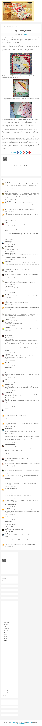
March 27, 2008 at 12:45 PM (10, 220)
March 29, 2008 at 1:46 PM (10, 397)
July (4, 632)
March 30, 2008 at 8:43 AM (10, 442)
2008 (4, 621)
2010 (3, 617)
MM (5, 516)
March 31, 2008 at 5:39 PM (10, 514)
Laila (6, 468)
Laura (6, 207)
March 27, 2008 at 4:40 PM (10, 277)
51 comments (24, 34)
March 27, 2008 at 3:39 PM (10, 271)
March (5, 640)
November (5, 624)
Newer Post (7, 172)
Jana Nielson (7, 327)
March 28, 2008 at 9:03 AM (10, 325)
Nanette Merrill (12, 156)
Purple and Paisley (15, 129)
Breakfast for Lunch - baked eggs (9, 675)
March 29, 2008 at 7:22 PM (10, 412)
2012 (3, 613)
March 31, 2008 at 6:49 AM (10, 497)
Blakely (6, 312)
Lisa (5, 533)
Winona (6, 354)
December (5, 622)
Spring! (5, 655)
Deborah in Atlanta (9, 499)
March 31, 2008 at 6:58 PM (10, 519)
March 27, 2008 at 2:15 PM (10, 259)
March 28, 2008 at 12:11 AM (10, 304)
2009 (3, 619)
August (5, 630)
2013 (3, 611)
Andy (6, 213)
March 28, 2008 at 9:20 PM (10, 371)
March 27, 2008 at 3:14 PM (10, 266)
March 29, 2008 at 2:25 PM (10, 406)
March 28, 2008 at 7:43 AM (10, 310)
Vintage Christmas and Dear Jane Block (10, 681)
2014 (3, 609)
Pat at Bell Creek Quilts (10, 457)
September (5, 628)
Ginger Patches (8, 301)
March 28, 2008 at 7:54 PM (10, 352)
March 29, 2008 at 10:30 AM (10, 390)
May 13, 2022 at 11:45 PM (10, 546)
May (4, 636)
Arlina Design (29, 722)
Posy (11, 39)
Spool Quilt (5, 687)
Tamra (6, 279)
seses (6, 542)
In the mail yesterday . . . (8, 683)
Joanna (6, 261)
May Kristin (7, 392)
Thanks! (5, 679)
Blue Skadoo (6, 663)
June (4, 634)
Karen (6, 379)
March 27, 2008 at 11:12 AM (10, 199)
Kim (5, 528)
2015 (3, 607)
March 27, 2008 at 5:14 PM (10, 284)
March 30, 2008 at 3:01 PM (10, 466)
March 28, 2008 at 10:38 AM (10, 332)
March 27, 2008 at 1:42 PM (10, 239)
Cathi (6, 408)
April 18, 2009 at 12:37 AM (10, 541)
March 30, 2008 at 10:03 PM (10, 480)
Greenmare (7, 428)
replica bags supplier (31, 544)
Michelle (6, 201)
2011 (3, 615)
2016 (3, 605)
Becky (6, 222)
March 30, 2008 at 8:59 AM (10, 455)
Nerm (6, 294)
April (4, 638)
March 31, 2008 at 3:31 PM (10, 506)
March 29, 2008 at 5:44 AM (10, 382)
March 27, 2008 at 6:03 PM (10, 292)
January (5, 692)
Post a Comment (5, 548)
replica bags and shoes (22, 544)
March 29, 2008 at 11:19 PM (10, 420)
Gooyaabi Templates (21, 723)
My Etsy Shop (4, 580)
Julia (6, 319)
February (5, 690)
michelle (6, 474)
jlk (5, 273)
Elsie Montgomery (9, 444)
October (5, 626)
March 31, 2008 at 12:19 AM (10, 491)
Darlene (31, 142)
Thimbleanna (8, 246)
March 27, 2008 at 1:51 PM (10, 251)
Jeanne (6, 268)
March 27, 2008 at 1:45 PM (10, 244)
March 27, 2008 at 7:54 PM (10, 299)
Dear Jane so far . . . (7, 669)
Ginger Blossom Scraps (7, 671)
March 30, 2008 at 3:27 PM (10, 472)
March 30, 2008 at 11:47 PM (10, 486)
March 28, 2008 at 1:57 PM (10, 337)
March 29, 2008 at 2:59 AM (10, 377)
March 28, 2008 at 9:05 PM (10, 360)
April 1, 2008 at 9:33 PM (9, 531)
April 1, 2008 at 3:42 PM (9, 526)
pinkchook (7, 413)
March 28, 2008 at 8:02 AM (10, 317)
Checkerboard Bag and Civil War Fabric (10, 677)
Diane (20, 138)
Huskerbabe (7, 241)
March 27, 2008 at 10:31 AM (10, 190)
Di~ (5, 191)
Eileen (6, 372)
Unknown (7, 422)
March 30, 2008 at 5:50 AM (10, 426)
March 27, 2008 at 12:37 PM (10, 211)
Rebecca (6, 334)
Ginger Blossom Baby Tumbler (9, 685)
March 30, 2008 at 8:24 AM (10, 433)
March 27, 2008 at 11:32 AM (10, 206)
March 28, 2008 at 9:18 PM (10, 365)
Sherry (6, 306)
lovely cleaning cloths (26, 39)
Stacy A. (6, 508)
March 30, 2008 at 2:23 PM (10, 460)
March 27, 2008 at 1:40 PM (10, 225)
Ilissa (6, 462)
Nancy (6, 362)
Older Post (34, 172)
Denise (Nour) (8, 384)
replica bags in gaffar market (11, 544)
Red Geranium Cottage (10, 488)
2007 (3, 695)
